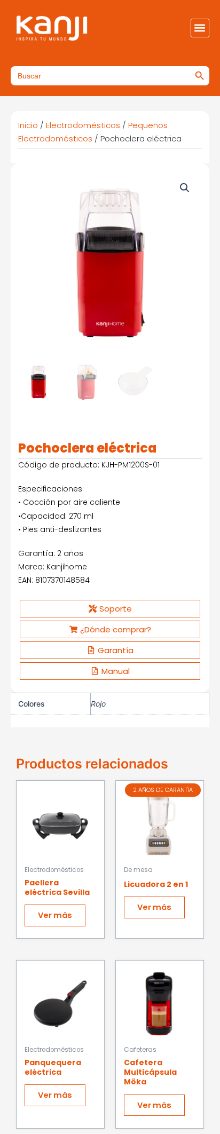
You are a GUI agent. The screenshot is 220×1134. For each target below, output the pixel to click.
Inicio (28, 125)
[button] (200, 28)
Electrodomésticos (83, 125)
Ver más (55, 915)
